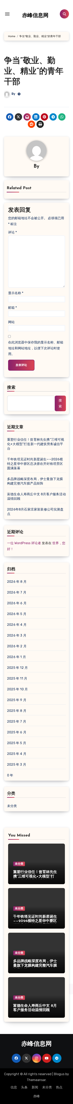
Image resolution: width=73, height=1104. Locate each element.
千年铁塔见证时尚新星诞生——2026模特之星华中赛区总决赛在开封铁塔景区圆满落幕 (35, 463)
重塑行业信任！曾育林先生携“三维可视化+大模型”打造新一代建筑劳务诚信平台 (35, 444)
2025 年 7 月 (16, 721)
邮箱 (12, 308)
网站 (11, 322)
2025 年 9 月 (16, 700)
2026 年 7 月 (16, 592)
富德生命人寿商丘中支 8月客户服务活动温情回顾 (36, 496)
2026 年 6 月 (17, 603)
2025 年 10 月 (17, 689)
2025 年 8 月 (16, 711)
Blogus (59, 1074)
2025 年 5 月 (16, 743)
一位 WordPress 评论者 (24, 543)
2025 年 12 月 (17, 668)
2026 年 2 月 (17, 646)
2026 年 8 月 (17, 582)
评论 (12, 232)
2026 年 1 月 (16, 657)
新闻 (35, 1087)
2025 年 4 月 (16, 754)
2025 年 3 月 (16, 764)
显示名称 (15, 293)
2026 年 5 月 (16, 614)
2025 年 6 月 (16, 732)
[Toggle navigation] (7, 14)
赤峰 (36, 1096)
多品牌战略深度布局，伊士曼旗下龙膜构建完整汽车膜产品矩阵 (35, 481)
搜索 (11, 388)
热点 (59, 1087)
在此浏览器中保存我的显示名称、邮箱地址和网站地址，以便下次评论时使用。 (35, 348)
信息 (14, 1087)
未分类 (12, 806)
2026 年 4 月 (17, 625)
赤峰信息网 (35, 15)
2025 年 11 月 (17, 678)
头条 (24, 1087)
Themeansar (36, 1080)
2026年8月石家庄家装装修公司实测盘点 (35, 511)
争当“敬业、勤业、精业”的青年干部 (33, 71)
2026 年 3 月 (16, 635)
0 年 (10, 775)
